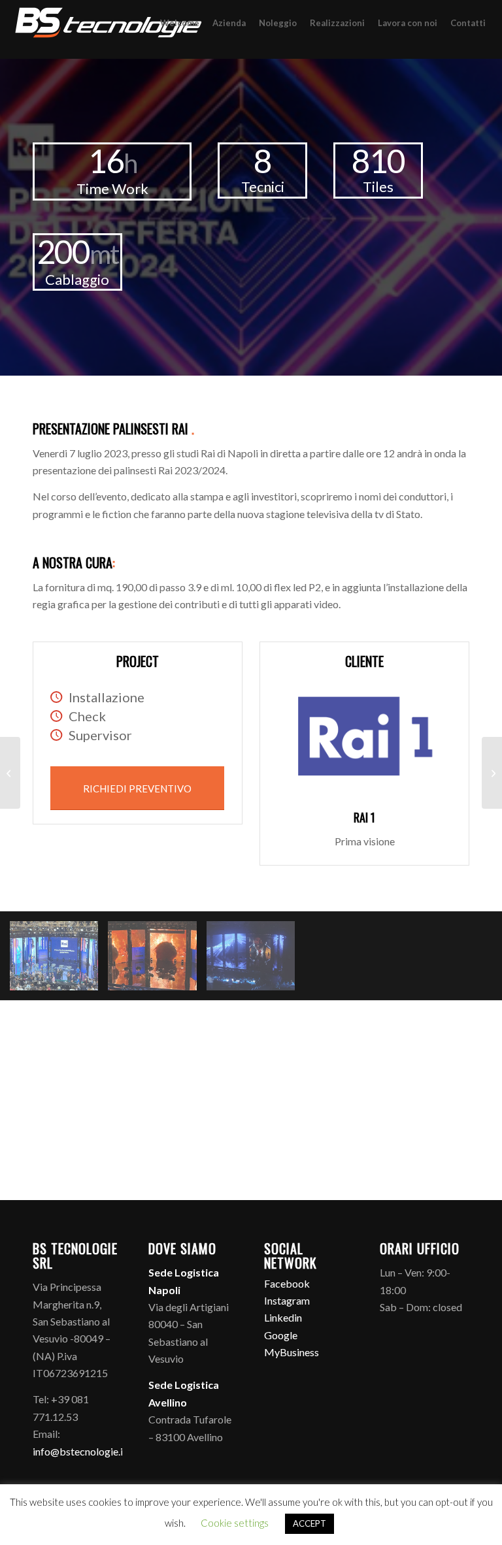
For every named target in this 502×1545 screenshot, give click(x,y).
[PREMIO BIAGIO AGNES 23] (10, 773)
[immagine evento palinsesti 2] (59, 960)
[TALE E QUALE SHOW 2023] (492, 773)
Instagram (287, 1300)
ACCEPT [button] (309, 1523)
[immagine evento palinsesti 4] (256, 960)
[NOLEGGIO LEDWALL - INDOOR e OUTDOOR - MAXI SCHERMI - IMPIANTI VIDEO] (108, 29)
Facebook (287, 1283)
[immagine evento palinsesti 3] (157, 960)
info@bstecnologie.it (80, 1451)
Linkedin (283, 1317)
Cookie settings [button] (235, 1523)
